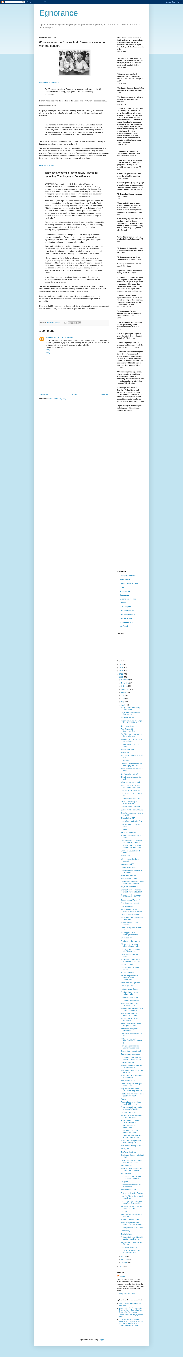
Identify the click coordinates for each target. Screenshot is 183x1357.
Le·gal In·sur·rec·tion (128, 599)
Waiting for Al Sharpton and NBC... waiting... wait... (131, 1141)
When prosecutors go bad (130, 782)
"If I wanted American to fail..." (131, 798)
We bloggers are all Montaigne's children (129, 934)
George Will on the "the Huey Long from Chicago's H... (131, 1202)
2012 (121, 677)
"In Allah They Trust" (128, 1062)
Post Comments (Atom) (57, 399)
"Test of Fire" (125, 856)
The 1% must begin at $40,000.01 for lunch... (130, 1014)
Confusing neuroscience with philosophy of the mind (131, 765)
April (123, 705)
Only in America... (127, 726)
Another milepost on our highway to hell (129, 993)
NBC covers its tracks (128, 1081)
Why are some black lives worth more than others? (131, 786)
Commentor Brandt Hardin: (49, 82)
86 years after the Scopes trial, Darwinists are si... (132, 1066)
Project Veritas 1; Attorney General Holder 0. (130, 1121)
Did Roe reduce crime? (129, 774)
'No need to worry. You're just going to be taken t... (131, 1116)
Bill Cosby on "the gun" (129, 1112)
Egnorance (58, 12)
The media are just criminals (131, 1051)
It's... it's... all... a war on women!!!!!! (129, 1020)
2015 (121, 668)
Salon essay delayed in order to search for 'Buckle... (131, 1108)
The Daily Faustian (127, 611)
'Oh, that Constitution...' (129, 887)
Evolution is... (126, 761)
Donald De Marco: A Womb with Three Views (131, 950)
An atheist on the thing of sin (131, 941)
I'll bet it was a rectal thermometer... (128, 1126)
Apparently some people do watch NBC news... (131, 1103)
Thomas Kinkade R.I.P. (129, 1190)
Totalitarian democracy (129, 832)
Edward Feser (125, 579)
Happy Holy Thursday (129, 1247)
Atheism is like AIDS (128, 867)
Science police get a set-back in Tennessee (131, 1076)
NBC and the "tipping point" (131, 1146)
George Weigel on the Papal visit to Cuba (131, 1085)
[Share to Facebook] (77, 322)
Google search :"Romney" (130, 900)
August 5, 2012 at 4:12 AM (63, 337)
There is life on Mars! (128, 875)
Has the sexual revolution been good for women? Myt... (132, 883)
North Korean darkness (129, 879)
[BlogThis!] (72, 322)
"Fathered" (125, 829)
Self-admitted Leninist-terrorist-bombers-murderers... (132, 1238)
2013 (121, 674)
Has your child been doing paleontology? (130, 708)
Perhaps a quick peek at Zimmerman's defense (130, 1047)
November (125, 683)
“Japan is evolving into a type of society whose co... (131, 722)
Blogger (101, 1340)
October (124, 686)
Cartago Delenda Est (128, 576)
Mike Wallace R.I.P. (128, 1165)
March (123, 1256)
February (124, 1259)
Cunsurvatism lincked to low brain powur (131, 1186)
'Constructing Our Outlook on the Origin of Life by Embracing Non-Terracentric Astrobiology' (131, 1310)
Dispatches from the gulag (130, 997)
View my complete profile (126, 1294)
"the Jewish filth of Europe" (130, 790)
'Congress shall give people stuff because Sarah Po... (131, 896)
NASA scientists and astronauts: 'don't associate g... (132, 1041)
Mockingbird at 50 (127, 864)
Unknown (49, 337)
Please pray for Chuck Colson (132, 1228)
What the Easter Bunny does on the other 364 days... (131, 1169)
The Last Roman (126, 618)
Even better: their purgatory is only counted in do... (131, 1161)
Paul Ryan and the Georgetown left (128, 730)
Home (74, 395)
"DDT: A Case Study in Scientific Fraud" (129, 803)
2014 (121, 671)
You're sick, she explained (130, 983)
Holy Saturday (126, 1211)
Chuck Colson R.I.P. (128, 818)
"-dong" (123, 1099)
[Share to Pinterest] (79, 322)
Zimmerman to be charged (130, 1054)
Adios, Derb (125, 1149)
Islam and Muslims (128, 718)
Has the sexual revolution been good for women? (132, 1095)
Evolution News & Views (129, 583)
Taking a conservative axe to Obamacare (131, 1243)
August (124, 692)
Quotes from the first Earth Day (132, 810)
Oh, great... (125, 1182)
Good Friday (125, 1231)
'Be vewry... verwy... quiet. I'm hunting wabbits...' (131, 1207)
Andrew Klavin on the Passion (132, 1193)
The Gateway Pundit (127, 614)
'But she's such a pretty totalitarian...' (129, 1030)
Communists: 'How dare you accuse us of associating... (131, 1058)
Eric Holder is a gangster (130, 1000)
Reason (123, 603)
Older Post (104, 395)
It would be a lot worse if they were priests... (131, 740)
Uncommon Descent (127, 622)
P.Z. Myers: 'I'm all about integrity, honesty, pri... (130, 945)
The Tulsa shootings (128, 1152)
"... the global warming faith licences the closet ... (131, 1251)
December (125, 680)
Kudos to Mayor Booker (129, 989)
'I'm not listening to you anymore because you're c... (132, 910)
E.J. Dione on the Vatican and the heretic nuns (131, 735)
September (125, 689)
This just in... (125, 752)
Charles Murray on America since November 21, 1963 (131, 891)
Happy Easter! (126, 1173)
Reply (48, 353)
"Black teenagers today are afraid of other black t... (131, 1131)
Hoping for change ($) (129, 964)
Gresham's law (126, 938)
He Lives (123, 587)
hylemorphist (125, 591)
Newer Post (44, 395)
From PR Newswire (46, 166)
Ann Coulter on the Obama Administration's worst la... (131, 960)
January (124, 1262)
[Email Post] (65, 322)
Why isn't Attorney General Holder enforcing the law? (131, 1090)
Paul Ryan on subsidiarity (130, 903)
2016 (121, 664)
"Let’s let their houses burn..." (131, 807)
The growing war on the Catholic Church (129, 1004)
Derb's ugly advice (127, 986)
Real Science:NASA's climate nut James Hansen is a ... (131, 842)
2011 (121, 1266)
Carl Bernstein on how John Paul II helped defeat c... (131, 1177)
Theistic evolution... (128, 749)
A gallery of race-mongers (130, 915)
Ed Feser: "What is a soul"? (131, 1220)
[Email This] (69, 322)
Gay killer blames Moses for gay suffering (131, 714)
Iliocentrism (124, 595)
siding (48, 350)
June (123, 699)
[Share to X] (74, 322)
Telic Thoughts (125, 607)
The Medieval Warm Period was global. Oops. (131, 1025)
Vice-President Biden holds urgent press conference (131, 847)
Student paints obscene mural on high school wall (132, 1009)
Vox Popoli (124, 626)
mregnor (123, 1276)
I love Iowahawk (127, 906)
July (123, 695)
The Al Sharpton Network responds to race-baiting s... (132, 1224)
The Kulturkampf (127, 1234)
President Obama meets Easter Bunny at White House (132, 1136)
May (123, 702)
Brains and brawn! (127, 973)
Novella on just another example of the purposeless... (129, 978)
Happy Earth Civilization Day (131, 821)
